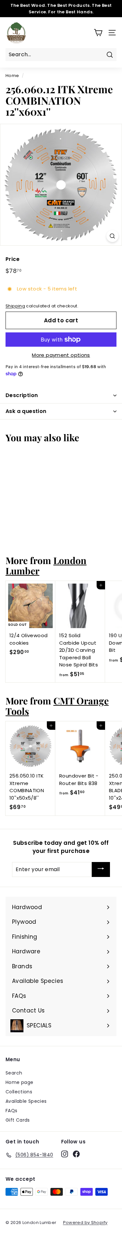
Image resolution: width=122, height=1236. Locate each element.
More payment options (61, 355)
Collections (19, 1091)
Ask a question (26, 411)
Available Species (26, 1101)
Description (22, 395)
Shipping (15, 306)
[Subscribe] (101, 869)
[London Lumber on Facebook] (76, 1153)
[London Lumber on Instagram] (64, 1153)
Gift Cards (18, 1120)
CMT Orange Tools (57, 705)
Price (13, 259)
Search (14, 1073)
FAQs (12, 1110)
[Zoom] (112, 236)
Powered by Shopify (85, 1222)
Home (12, 75)
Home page (19, 1082)
